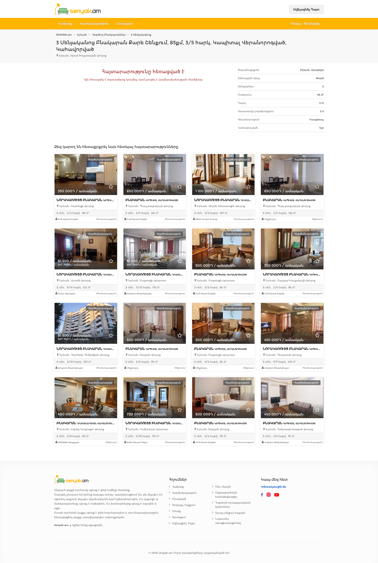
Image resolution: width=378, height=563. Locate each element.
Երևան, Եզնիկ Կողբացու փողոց (81, 429)
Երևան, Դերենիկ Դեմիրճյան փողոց (83, 355)
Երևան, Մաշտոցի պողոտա (146, 280)
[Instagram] (269, 495)
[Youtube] (277, 495)
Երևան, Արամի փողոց (74, 280)
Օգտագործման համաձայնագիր (226, 494)
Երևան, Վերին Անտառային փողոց (220, 206)
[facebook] (262, 495)
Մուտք (176, 511)
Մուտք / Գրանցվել (305, 23)
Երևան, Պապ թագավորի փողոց (150, 206)
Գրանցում (179, 517)
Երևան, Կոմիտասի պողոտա (147, 429)
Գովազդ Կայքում (183, 505)
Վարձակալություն (94, 23)
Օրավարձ (125, 23)
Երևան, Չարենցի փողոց (76, 206)
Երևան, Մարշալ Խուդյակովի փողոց (290, 280)
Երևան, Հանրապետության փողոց (289, 429)
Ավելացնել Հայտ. (306, 9)
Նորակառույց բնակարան (96, 200)
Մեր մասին (223, 486)
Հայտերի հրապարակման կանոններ (233, 504)
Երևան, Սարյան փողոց (143, 355)
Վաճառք (65, 23)
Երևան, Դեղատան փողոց (283, 355)
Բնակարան (151, 200)
